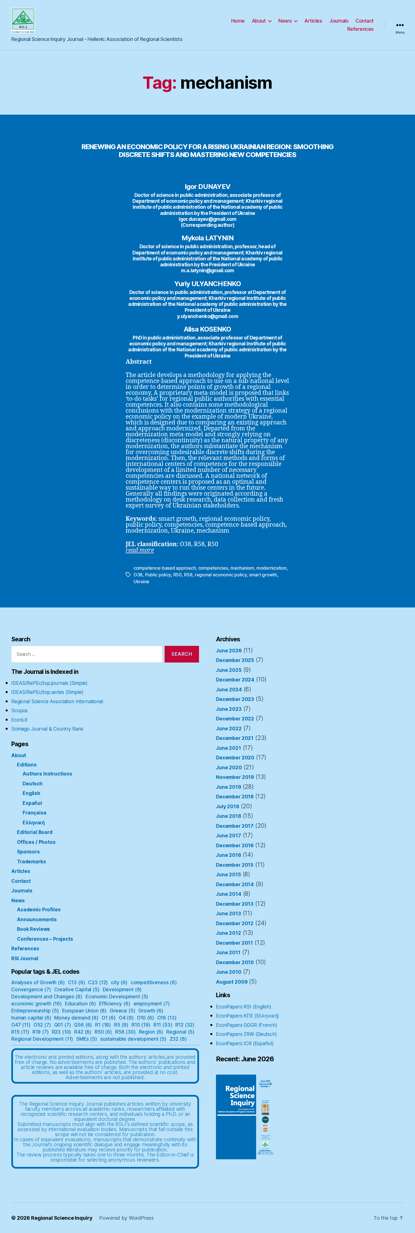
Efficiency (114, 1004)
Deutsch (33, 784)
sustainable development (133, 1039)
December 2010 (235, 962)
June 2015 (228, 874)
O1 (109, 1018)
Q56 (83, 1025)
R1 (103, 1025)
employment (152, 1004)
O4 (126, 1018)
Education (80, 1004)
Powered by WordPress (126, 1218)
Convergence (31, 989)
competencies (213, 568)
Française (35, 813)
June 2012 (228, 933)
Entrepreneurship (35, 1011)
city (119, 982)
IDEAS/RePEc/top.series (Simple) (47, 692)
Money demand (76, 1018)
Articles (313, 21)
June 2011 (228, 952)
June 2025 (229, 670)
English (31, 793)
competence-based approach (165, 568)
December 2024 (235, 680)
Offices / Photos (36, 842)
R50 (177, 575)
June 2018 (228, 816)
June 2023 (229, 709)
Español (32, 803)
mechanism (242, 568)
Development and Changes (46, 996)
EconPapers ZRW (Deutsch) (246, 1034)
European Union (84, 1011)
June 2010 (228, 972)
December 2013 (235, 904)
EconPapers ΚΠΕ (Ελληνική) (247, 1016)
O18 (167, 1018)
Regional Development (42, 1039)
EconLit (19, 720)
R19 (40, 1032)
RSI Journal (24, 958)
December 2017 (235, 826)
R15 (20, 1032)
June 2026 (229, 650)
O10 (145, 1018)
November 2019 (235, 777)
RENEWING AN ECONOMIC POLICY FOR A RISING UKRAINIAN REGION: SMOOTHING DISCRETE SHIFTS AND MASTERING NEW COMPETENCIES (207, 150)
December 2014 (235, 884)
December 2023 (235, 699)
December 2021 (235, 738)
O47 (20, 1025)
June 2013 (228, 913)
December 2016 (235, 845)
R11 (163, 1025)
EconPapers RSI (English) (243, 1007)
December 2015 (235, 865)
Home (238, 21)
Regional (180, 1032)
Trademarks (31, 861)
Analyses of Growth (38, 982)
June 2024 (229, 689)
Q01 (62, 1025)
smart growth (263, 575)
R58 (188, 575)
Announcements (37, 919)
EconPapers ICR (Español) (244, 1043)
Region (151, 1032)
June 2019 (228, 787)
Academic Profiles (38, 909)
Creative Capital (77, 989)
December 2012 (235, 923)
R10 (141, 1025)
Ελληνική (34, 822)
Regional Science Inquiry (61, 1218)
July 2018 (227, 806)
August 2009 (231, 982)
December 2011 (234, 943)
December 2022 (235, 719)
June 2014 (228, 894)
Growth (150, 1011)
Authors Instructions (47, 774)
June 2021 (228, 748)
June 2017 (228, 835)
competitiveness (154, 982)
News (285, 21)
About (259, 21)
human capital (31, 1018)
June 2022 (229, 728)
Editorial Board (35, 832)
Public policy (158, 575)
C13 (76, 982)
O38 (138, 575)
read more (140, 550)
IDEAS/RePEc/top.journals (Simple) (49, 683)
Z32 (178, 1039)
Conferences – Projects (45, 939)
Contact (364, 21)
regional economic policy (221, 575)
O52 (42, 1025)
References (360, 29)
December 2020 (235, 758)
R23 (61, 1032)
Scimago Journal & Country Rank (47, 729)
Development (122, 989)
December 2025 (235, 660)
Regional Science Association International (57, 701)
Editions (27, 765)
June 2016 (228, 855)
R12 (185, 1025)
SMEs (86, 1039)
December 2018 (235, 797)
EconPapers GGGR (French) (246, 1025)
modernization (271, 568)
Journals (338, 21)
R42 (82, 1032)
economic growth (36, 1004)
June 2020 (229, 767)
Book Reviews (33, 929)
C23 (98, 982)
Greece (123, 1011)
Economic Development (117, 996)
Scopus (19, 710)
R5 (121, 1025)
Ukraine (141, 581)
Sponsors (28, 852)
